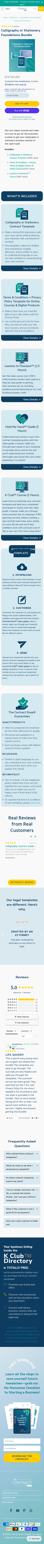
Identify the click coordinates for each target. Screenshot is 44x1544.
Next (41, 934)
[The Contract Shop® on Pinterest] (24, 1511)
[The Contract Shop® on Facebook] (11, 1511)
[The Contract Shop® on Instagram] (31, 1511)
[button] (33, 1118)
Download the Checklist (22, 1458)
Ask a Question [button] (23, 1023)
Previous (2, 934)
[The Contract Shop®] (22, 8)
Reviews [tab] (10, 1031)
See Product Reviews (22, 882)
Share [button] (10, 1118)
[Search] (35, 8)
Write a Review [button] (23, 1017)
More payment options (22, 116)
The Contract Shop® (21, 1534)
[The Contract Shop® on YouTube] (18, 1511)
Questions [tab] (25, 1031)
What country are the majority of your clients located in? (20, 90)
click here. (35, 802)
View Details (32, 268)
